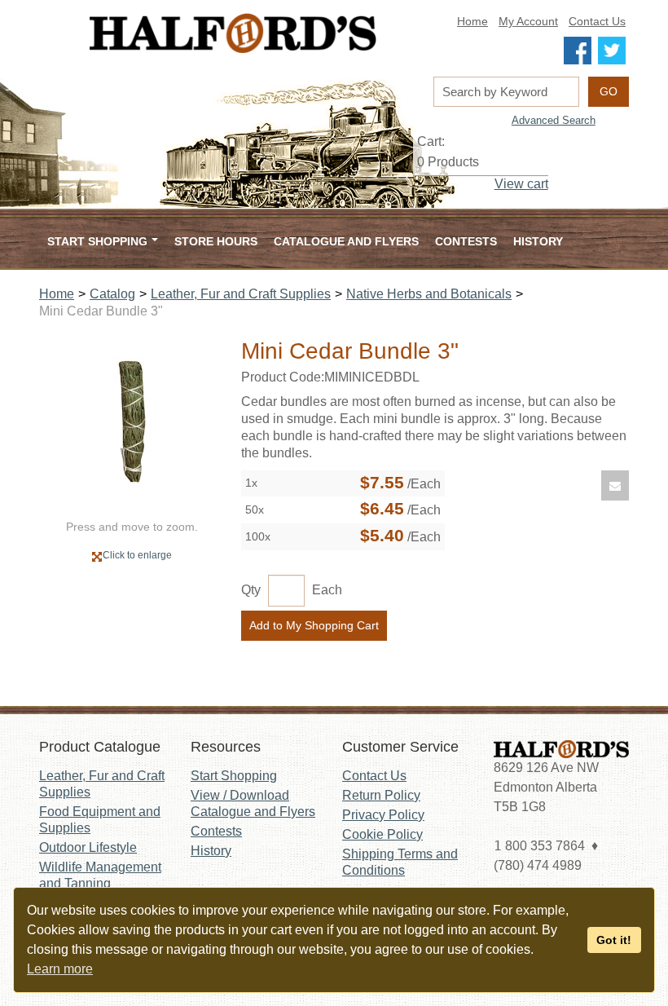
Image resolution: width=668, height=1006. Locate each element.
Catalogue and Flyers (346, 241)
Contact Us (597, 21)
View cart (521, 184)
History (538, 241)
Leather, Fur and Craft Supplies (241, 294)
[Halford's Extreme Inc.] (233, 33)
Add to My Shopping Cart (314, 625)
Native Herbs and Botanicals (429, 294)
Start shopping (97, 241)
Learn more (60, 969)
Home (472, 21)
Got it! (613, 939)
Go (608, 91)
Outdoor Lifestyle (88, 847)
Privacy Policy (383, 815)
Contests (466, 241)
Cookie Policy (382, 834)
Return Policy (381, 795)
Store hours (215, 241)
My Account (528, 21)
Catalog (112, 294)
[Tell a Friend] (615, 485)
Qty (251, 590)
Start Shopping (234, 776)
